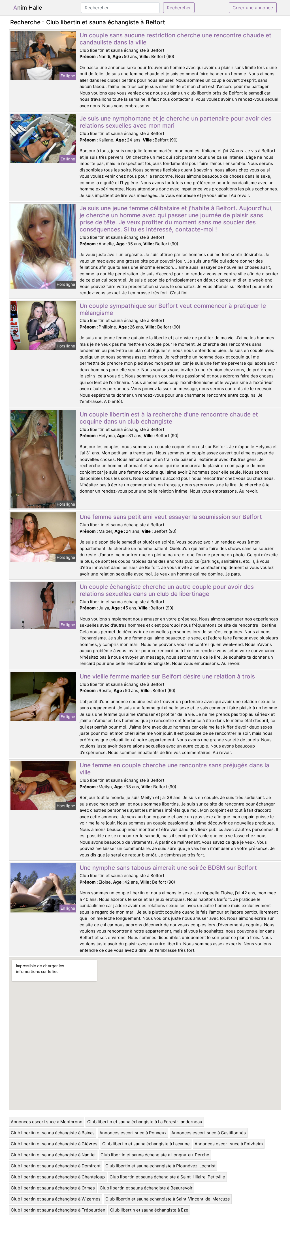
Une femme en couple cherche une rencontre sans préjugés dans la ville (174, 769)
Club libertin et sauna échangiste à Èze (149, 1210)
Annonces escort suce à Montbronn (46, 1121)
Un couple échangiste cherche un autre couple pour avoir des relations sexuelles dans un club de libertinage (167, 590)
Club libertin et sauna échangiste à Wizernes (56, 1199)
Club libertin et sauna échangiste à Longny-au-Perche (155, 1154)
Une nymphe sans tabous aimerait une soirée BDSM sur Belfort (168, 867)
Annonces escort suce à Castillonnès (208, 1132)
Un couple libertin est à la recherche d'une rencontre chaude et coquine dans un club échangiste (169, 418)
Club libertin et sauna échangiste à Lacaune (146, 1143)
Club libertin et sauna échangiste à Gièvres (54, 1143)
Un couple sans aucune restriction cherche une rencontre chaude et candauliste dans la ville (175, 39)
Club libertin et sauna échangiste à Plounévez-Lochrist (160, 1166)
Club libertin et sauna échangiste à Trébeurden (58, 1210)
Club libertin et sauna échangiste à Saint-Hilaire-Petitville (167, 1177)
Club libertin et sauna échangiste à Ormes (53, 1188)
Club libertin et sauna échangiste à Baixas (53, 1132)
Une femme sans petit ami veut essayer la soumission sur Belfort (171, 516)
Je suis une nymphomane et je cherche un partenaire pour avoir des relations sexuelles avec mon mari (175, 122)
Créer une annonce (253, 7)
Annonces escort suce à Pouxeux (133, 1132)
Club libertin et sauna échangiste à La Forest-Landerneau (144, 1121)
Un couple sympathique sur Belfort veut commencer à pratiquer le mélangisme (173, 309)
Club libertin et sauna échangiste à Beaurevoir (146, 1188)
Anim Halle (27, 7)
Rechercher (179, 7)
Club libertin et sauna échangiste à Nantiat (53, 1154)
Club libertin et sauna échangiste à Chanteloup (58, 1177)
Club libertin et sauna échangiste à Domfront (56, 1166)
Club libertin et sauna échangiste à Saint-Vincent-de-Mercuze (167, 1199)
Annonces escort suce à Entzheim (229, 1143)
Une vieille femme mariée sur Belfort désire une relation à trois (167, 676)
